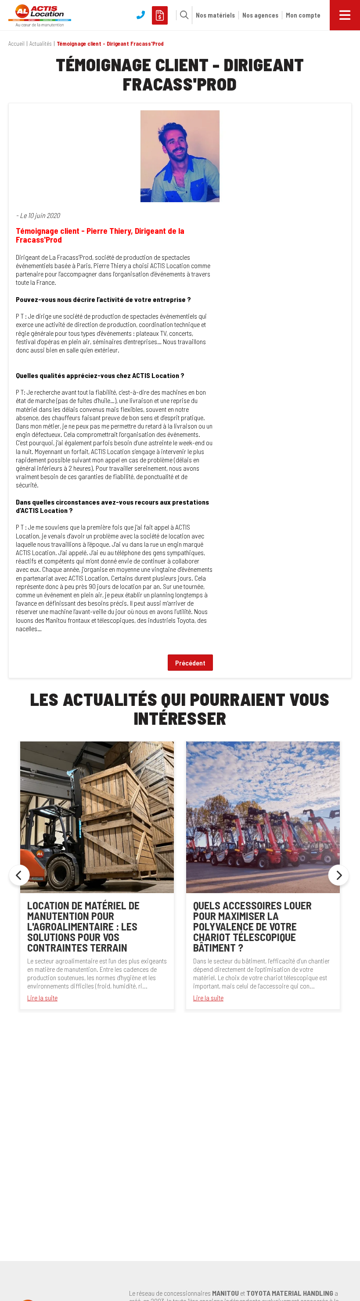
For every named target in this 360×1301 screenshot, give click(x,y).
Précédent (190, 662)
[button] (182, 15)
